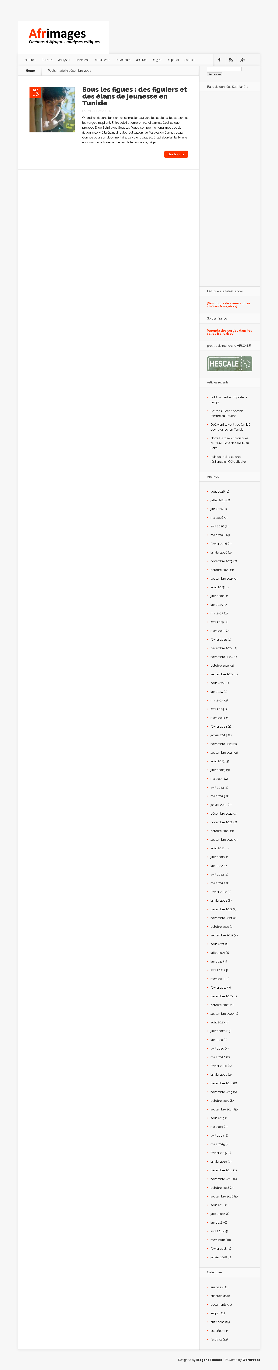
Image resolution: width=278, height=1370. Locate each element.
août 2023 (217, 761)
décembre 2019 (221, 1083)
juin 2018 (216, 1222)
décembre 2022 (221, 813)
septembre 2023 (222, 752)
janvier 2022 (218, 900)
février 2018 (218, 1248)
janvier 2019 (218, 1161)
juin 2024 (216, 692)
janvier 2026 (218, 552)
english (157, 60)
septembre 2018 (221, 1196)
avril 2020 (217, 1048)
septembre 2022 (222, 839)
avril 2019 (217, 1135)
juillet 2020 (218, 1031)
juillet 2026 (218, 500)
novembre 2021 (221, 918)
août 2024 (217, 683)
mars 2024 (217, 718)
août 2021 (217, 944)
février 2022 (218, 892)
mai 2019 (216, 1127)
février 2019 (218, 1153)
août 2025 (217, 587)
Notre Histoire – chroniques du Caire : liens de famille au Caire (229, 443)
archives (141, 60)
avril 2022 (217, 874)
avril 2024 (217, 709)
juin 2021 (216, 961)
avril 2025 (217, 622)
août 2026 (217, 491)
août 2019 (217, 1118)
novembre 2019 (221, 1092)
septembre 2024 (222, 674)
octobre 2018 (219, 1188)
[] (228, 305)
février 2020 (218, 1066)
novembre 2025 (221, 561)
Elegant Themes (209, 1360)
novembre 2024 (221, 657)
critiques (30, 60)
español (173, 60)
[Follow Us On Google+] (242, 60)
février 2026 (218, 544)
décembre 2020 (221, 996)
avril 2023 (217, 787)
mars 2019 (217, 1144)
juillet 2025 (217, 596)
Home (30, 70)
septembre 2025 (222, 578)
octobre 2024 (220, 665)
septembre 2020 (222, 1013)
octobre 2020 (220, 1005)
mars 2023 (217, 796)
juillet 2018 (217, 1214)
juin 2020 (216, 1040)
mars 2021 (217, 979)
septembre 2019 (221, 1109)
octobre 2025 (219, 570)
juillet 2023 (217, 770)
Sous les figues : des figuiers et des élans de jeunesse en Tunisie (134, 96)
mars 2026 (217, 535)
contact (189, 60)
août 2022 (217, 848)
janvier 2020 (218, 1074)
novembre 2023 (221, 744)
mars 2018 (217, 1240)
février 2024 (218, 726)
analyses (64, 60)
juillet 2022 (217, 857)
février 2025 (218, 639)
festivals (47, 60)
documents (102, 60)
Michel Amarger (99, 111)
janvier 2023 (218, 805)
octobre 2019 (219, 1101)
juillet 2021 (217, 953)
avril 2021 (217, 970)
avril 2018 (217, 1231)
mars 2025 (217, 631)
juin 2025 (216, 604)
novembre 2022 (221, 822)
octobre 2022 (219, 831)
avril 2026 (217, 526)
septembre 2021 (221, 935)
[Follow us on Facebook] (219, 60)
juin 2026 (216, 509)
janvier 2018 (218, 1257)
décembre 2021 (221, 909)
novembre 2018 (221, 1179)
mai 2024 (217, 700)
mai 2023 (216, 779)
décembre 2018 (221, 1170)
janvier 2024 (218, 735)
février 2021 (218, 987)
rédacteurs (123, 60)
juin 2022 (216, 866)
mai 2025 (216, 613)
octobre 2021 (219, 926)
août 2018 (217, 1205)
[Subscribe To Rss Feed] (231, 60)
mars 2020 (217, 1057)
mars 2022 (217, 883)
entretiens (82, 60)
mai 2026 (217, 517)
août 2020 (217, 1022)
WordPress (251, 1360)
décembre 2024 (221, 648)
